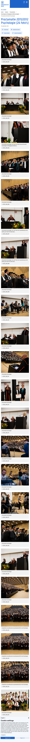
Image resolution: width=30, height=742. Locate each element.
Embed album (6, 33)
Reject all (22, 738)
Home (2, 12)
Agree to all (7, 738)
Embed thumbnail (17, 33)
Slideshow (6, 29)
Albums (6, 12)
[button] (26, 2)
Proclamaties (12, 12)
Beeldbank (3, 9)
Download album (16, 29)
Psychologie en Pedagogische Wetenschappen (10, 14)
